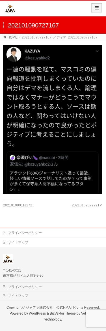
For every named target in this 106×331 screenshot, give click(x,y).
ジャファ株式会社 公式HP (47, 307)
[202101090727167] (52, 119)
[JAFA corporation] (10, 10)
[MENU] (96, 7)
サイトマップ (18, 242)
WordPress (37, 313)
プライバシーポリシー (25, 233)
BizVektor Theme (63, 313)
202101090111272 (17, 205)
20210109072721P (87, 205)
